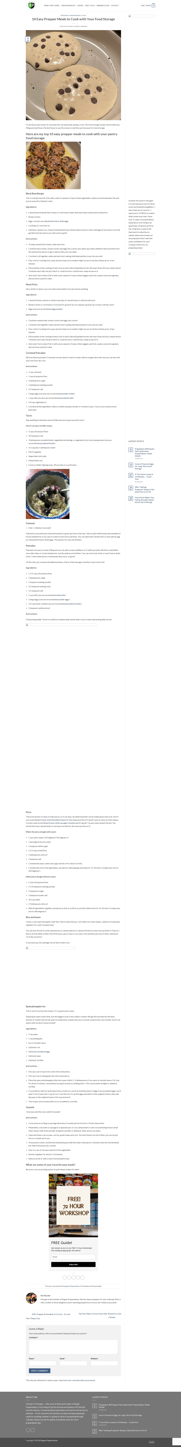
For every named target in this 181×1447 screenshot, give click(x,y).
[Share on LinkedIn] (82, 1277)
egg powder (57, 309)
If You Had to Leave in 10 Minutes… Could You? (144, 476)
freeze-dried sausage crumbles (62, 823)
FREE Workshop (68, 6)
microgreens (113, 275)
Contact (115, 6)
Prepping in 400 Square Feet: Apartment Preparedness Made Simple (144, 452)
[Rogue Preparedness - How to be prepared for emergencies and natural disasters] (31, 5)
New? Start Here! (52, 6)
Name (32, 1359)
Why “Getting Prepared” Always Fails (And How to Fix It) (144, 489)
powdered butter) (74, 604)
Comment (33, 1337)
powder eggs (63, 599)
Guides (80, 6)
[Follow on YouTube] (33, 1430)
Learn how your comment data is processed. (77, 1380)
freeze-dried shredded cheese (53, 820)
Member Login (103, 6)
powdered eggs (43, 1051)
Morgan (83, 26)
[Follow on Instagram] (28, 1430)
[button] (148, 5)
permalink (97, 1286)
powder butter (68, 393)
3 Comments (143, 458)
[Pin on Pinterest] (78, 1277)
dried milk (60, 595)
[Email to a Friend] (74, 1277)
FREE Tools (90, 6)
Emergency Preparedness (71, 15)
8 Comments (142, 481)
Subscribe (73, 1264)
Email (62, 1359)
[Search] (41, 5)
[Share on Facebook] (65, 1277)
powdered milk (66, 398)
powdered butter (47, 443)
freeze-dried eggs (60, 221)
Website (94, 1359)
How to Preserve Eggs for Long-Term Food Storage (144, 466)
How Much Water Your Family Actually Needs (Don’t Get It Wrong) (144, 499)
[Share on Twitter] (69, 1277)
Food (84, 15)
